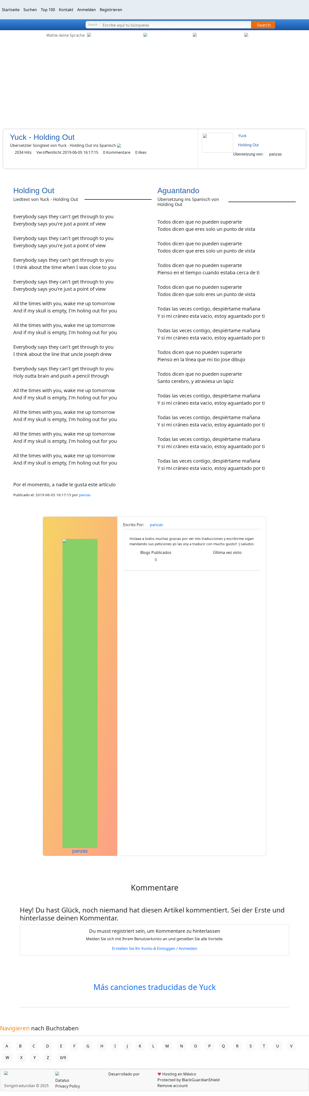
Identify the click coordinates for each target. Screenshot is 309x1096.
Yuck (242, 136)
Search (264, 25)
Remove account (172, 1085)
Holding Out (248, 145)
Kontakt (66, 9)
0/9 (63, 1057)
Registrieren (111, 9)
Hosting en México (176, 1074)
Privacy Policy (67, 1086)
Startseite (11, 9)
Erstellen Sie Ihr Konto (132, 948)
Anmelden (86, 9)
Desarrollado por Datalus (97, 1077)
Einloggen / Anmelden (177, 948)
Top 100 (48, 9)
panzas (275, 154)
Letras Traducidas (32, 25)
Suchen (30, 9)
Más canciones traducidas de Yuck (154, 987)
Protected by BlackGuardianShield (188, 1079)
